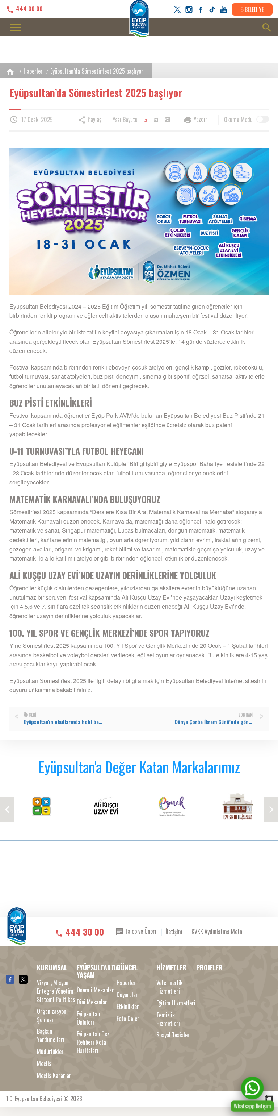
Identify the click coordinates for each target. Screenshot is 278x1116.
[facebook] (200, 9)
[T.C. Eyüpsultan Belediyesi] (17, 931)
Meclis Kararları (55, 1075)
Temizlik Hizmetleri (168, 1019)
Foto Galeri (129, 1019)
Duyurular (127, 995)
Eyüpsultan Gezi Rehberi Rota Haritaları (94, 1042)
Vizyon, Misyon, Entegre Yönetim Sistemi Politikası (57, 991)
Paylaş (93, 119)
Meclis (44, 1063)
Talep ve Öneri (140, 931)
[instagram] (189, 9)
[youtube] (223, 9)
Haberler (33, 71)
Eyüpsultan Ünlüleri (88, 1018)
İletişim (173, 931)
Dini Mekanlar (92, 1002)
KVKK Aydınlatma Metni (217, 931)
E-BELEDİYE (252, 9)
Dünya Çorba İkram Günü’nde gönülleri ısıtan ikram (214, 721)
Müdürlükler (50, 1052)
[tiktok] (212, 9)
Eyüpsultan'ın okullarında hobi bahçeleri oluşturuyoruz (64, 721)
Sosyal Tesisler (173, 1035)
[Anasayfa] (10, 71)
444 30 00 (28, 9)
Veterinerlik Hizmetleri (169, 987)
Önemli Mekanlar (95, 990)
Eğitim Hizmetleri (175, 1003)
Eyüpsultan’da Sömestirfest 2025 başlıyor (96, 71)
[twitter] (177, 9)
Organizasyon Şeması (51, 1015)
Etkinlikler (128, 1007)
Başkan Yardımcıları (50, 1035)
